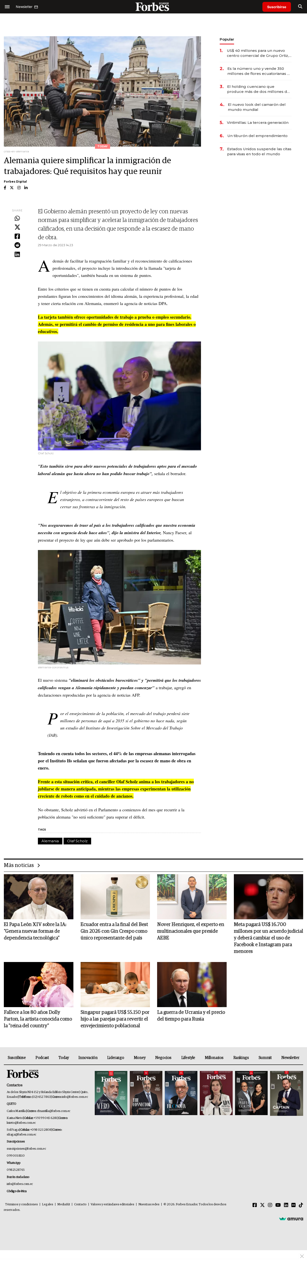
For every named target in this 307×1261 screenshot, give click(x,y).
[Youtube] (278, 1205)
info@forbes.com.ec (75, 1097)
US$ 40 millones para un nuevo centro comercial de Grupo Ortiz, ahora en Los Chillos (258, 53)
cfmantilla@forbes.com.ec (53, 1111)
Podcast (42, 1058)
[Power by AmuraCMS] (291, 1218)
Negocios (163, 1058)
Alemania (50, 841)
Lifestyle (188, 1058)
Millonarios (214, 1058)
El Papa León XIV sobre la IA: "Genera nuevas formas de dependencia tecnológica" (35, 931)
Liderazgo (115, 1058)
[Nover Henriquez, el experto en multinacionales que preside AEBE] (192, 896)
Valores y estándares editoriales (112, 1204)
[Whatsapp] (17, 218)
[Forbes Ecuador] (153, 6)
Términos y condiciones (21, 1204)
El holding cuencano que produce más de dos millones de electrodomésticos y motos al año (259, 89)
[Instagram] (270, 1205)
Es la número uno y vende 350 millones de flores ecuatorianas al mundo (258, 71)
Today (64, 1058)
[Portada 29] (181, 1093)
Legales (47, 1204)
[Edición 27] (251, 1093)
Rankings (241, 1058)
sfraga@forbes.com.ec (21, 1134)
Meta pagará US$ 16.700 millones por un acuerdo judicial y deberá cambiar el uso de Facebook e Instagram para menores (268, 938)
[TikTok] (301, 1205)
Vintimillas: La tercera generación (258, 122)
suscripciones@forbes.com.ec (26, 1148)
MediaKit (63, 1204)
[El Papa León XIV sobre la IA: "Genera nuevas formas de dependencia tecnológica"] (38, 896)
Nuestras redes (148, 1204)
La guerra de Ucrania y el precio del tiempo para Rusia (191, 1016)
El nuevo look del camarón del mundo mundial (257, 107)
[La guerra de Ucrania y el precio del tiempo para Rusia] (192, 984)
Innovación (87, 1058)
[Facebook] (17, 236)
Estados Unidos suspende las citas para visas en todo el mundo (259, 151)
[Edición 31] (111, 1093)
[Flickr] (293, 1205)
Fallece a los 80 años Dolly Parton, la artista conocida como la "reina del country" (38, 1019)
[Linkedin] (17, 254)
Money (140, 1058)
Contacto (80, 1204)
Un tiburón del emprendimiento (257, 135)
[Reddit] (17, 245)
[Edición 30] (146, 1093)
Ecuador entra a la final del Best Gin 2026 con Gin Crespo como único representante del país (114, 931)
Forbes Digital (15, 181)
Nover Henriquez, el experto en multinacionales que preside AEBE (190, 931)
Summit (265, 1058)
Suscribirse (276, 7)
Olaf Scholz (77, 841)
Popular (227, 39)
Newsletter (290, 1058)
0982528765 (16, 1169)
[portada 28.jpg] (216, 1093)
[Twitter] (17, 227)
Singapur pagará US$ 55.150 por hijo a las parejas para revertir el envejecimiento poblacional (115, 1019)
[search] (300, 7)
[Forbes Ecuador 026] (286, 1093)
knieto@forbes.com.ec (21, 1122)
